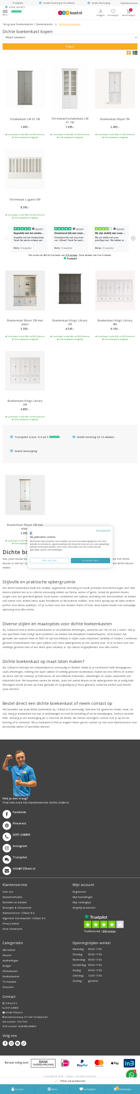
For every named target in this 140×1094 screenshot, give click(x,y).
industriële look (12, 680)
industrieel (92, 638)
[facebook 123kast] (5, 1043)
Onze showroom (12, 928)
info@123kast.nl (14, 1012)
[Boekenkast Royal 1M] (115, 89)
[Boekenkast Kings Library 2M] (70, 290)
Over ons (8, 891)
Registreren (79, 891)
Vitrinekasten (10, 971)
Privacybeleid (103, 530)
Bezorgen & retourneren (17, 907)
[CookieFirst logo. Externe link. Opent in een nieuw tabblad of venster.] (31, 533)
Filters (70, 46)
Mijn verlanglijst (82, 902)
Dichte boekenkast (70, 24)
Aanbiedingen (10, 960)
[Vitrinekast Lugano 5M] (25, 169)
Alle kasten (9, 949)
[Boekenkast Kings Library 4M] (115, 290)
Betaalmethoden (12, 897)
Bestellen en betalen (15, 902)
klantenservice (122, 722)
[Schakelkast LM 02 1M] (25, 89)
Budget (7, 965)
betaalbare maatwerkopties (89, 634)
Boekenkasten (44, 24)
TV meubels (9, 981)
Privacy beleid (11, 923)
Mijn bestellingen (83, 897)
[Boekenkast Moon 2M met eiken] (25, 290)
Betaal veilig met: (17, 1062)
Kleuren (7, 955)
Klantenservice (129, 3)
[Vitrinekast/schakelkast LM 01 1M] (70, 89)
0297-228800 (11, 1007)
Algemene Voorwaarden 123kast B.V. (24, 918)
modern (118, 638)
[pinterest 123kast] (17, 1043)
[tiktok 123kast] (23, 1043)
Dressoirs (8, 987)
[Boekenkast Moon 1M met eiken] (25, 495)
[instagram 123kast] (11, 1043)
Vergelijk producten (84, 907)
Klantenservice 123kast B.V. (19, 913)
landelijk (105, 638)
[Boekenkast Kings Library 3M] (25, 371)
